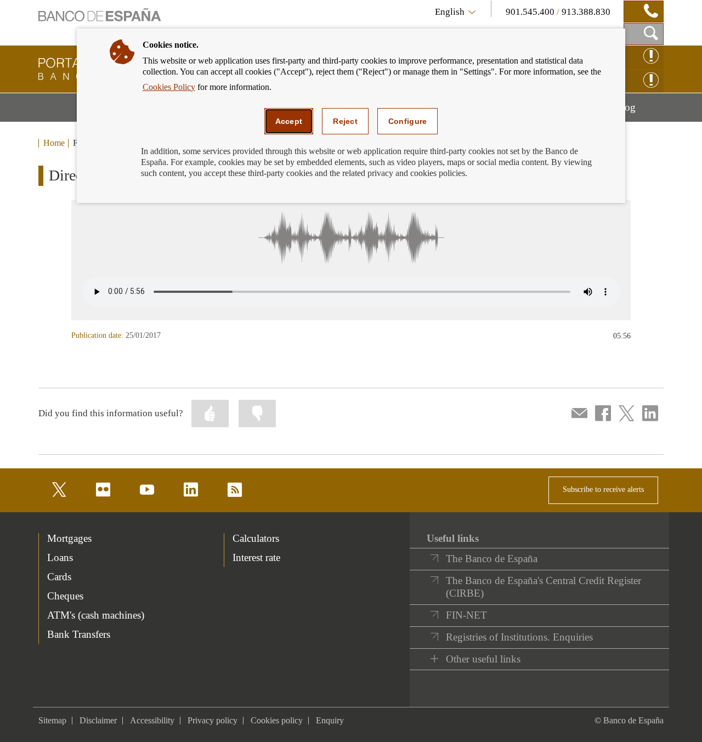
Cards (59, 576)
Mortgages (69, 538)
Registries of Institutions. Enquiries (519, 637)
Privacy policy (212, 720)
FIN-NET (466, 615)
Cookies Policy (169, 87)
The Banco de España (491, 558)
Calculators (256, 538)
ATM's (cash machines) (95, 615)
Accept (289, 121)
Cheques (65, 596)
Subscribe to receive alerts (603, 489)
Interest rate (256, 557)
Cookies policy (277, 720)
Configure (407, 121)
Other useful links (483, 659)
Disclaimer (98, 720)
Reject (345, 121)
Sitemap (52, 720)
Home (54, 143)
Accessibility (152, 720)
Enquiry (330, 720)
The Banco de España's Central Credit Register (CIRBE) (543, 587)
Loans (60, 557)
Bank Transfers (78, 634)
